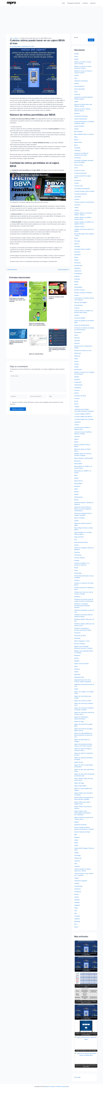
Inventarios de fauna (80, 395)
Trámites (76, 883)
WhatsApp (77, 921)
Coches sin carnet (79, 170)
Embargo (76, 276)
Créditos (76, 210)
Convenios (77, 205)
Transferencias (78, 886)
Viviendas (77, 916)
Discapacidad (78, 265)
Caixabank (77, 148)
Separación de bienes (80, 824)
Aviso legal (77, 1077)
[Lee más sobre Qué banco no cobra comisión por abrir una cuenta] (18, 289)
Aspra (47, 1086)
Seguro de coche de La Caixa (82, 700)
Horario (76, 361)
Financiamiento (78, 305)
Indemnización (78, 385)
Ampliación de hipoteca (81, 81)
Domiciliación (78, 273)
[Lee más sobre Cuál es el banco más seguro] (58, 288)
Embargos (77, 279)
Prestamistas (78, 573)
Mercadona (77, 461)
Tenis (75, 863)
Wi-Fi (75, 924)
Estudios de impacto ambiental (83, 292)
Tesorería (77, 866)
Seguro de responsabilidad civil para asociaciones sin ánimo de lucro (83, 735)
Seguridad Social (79, 677)
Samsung (76, 669)
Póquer (76, 567)
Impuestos (77, 379)
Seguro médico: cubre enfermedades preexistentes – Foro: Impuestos (82, 812)
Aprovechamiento (79, 86)
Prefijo (76, 570)
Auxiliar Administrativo (80, 119)
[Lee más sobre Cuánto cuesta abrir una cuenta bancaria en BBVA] (18, 333)
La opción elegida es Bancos (82, 414)
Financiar (76, 308)
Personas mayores (79, 557)
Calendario (77, 150)
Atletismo (77, 113)
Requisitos (77, 655)
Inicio (63, 3)
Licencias (77, 436)
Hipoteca (76, 343)
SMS (75, 834)
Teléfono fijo (77, 858)
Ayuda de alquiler (79, 126)
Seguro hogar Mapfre (80, 785)
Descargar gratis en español (82, 249)
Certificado (77, 158)
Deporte (76, 243)
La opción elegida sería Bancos (83, 416)
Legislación (77, 422)
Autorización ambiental (80, 116)
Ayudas (76, 129)
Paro (75, 539)
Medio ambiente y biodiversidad (83, 458)
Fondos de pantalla (79, 318)
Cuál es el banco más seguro (56, 297)
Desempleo (77, 254)
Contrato (76, 199)
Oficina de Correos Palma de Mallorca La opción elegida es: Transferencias (83, 508)
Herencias (77, 340)
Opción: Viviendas (79, 518)
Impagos (76, 376)
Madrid (76, 442)
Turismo (76, 894)
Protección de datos (80, 635)
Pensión (76, 545)
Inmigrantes (77, 387)
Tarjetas (76, 852)
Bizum (76, 145)
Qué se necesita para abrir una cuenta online (37, 324)
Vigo (75, 913)
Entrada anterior (11, 269)
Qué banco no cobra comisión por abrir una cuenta (17, 299)
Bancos (76, 139)
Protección (77, 633)
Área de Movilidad (79, 89)
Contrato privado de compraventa (84, 202)
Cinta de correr (78, 165)
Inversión (76, 398)
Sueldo (76, 840)
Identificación (78, 369)
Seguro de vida (78, 762)
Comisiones (77, 180)
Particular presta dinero (81, 542)
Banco (76, 137)
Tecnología (77, 855)
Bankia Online (78, 142)
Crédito (76, 207)
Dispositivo (77, 268)
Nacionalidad (78, 483)
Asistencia (77, 94)
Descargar (77, 246)
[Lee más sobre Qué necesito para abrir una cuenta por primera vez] (58, 337)
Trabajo (76, 878)
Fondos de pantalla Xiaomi (81, 325)
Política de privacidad (62, 1086)
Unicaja (76, 897)
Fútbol (76, 335)
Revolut (76, 658)
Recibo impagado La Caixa (82, 641)
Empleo (76, 281)
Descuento (77, 252)
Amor (75, 78)
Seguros (76, 822)
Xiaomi (76, 927)
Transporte (77, 889)
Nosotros (93, 3)
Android (76, 83)
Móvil (75, 475)
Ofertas (76, 500)
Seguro (76, 689)
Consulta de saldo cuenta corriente (84, 191)
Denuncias (77, 241)
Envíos (76, 284)
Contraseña (77, 196)
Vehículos (77, 899)
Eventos (76, 295)
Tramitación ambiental (80, 880)
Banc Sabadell (78, 131)
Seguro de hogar (79, 721)
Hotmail (76, 364)
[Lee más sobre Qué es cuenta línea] (38, 340)
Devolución (77, 262)
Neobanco (77, 486)
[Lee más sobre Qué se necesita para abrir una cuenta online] (38, 301)
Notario (76, 494)
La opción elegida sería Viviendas (83, 419)
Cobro (76, 167)
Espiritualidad (78, 287)
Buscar (76, 37)
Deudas (76, 260)
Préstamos (77, 596)
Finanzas (76, 315)
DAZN (76, 238)
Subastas (76, 837)
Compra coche (78, 186)
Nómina (76, 491)
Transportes (77, 891)
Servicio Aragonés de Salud (82, 832)
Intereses (76, 390)
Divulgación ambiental (73, 3)
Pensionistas (77, 555)
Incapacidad (77, 382)
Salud (75, 666)
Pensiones (77, 552)
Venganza (77, 905)
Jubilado (76, 406)
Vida (75, 910)
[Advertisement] (51, 17)
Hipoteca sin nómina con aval (82, 350)
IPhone (76, 404)
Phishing (76, 560)
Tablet (76, 842)
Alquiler (76, 59)
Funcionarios (77, 332)
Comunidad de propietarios (82, 188)
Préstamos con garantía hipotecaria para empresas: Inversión (82, 605)
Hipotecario (77, 353)
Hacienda (77, 338)
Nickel (76, 489)
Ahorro (76, 56)
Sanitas (76, 671)
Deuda (76, 257)
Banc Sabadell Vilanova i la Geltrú (83, 134)
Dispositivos (77, 271)
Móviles (76, 478)
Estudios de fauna (79, 290)
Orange (76, 520)
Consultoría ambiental (80, 194)
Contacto (85, 3)
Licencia (76, 424)
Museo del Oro (78, 481)
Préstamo (77, 580)
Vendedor (77, 902)
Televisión (77, 861)
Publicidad (77, 638)
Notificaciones (78, 497)
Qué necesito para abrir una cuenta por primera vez (57, 349)
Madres (76, 439)
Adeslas (76, 53)
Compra (76, 183)
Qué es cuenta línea (36, 354)
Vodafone (77, 918)
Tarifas (76, 845)
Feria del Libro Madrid (80, 302)
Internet (76, 393)
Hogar (76, 358)
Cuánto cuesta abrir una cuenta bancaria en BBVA (17, 342)
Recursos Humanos (79, 643)
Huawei (76, 367)
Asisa (75, 91)
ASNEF (76, 101)
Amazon (76, 75)
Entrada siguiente (63, 269)
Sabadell (76, 661)
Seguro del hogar (79, 783)
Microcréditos (78, 463)
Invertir (76, 401)
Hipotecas (77, 356)
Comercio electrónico (80, 173)
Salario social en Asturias (81, 663)
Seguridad (77, 674)
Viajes (76, 908)
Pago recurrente (78, 537)
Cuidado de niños (79, 226)
